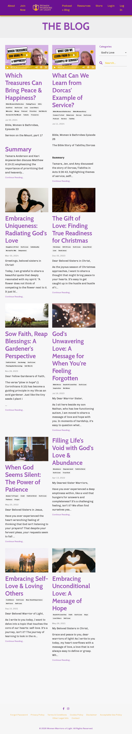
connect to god (58, 115)
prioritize (33, 111)
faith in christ (11, 362)
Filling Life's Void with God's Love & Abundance (72, 451)
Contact (76, 718)
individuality (35, 247)
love (26, 107)
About (11, 5)
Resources (83, 5)
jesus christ (87, 247)
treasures (35, 115)
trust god (66, 472)
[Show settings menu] (41, 67)
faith (70, 615)
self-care (9, 603)
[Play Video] (7, 67)
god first (9, 107)
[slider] (24, 67)
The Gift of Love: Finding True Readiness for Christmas (72, 229)
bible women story (79, 111)
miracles (9, 111)
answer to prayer (12, 496)
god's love (18, 107)
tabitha (71, 119)
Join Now (23, 7)
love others (34, 107)
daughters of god (12, 247)
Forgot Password (19, 715)
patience (9, 499)
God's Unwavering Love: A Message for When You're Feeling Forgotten (69, 356)
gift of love (67, 247)
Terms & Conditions (57, 715)
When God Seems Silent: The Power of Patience (23, 478)
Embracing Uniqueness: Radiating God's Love (26, 229)
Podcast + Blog (67, 7)
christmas (56, 247)
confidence (10, 600)
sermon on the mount (13, 115)
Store (99, 5)
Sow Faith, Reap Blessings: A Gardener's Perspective (26, 345)
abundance (57, 469)
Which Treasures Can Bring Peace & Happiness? (23, 86)
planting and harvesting (14, 366)
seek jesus (62, 250)
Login (111, 5)
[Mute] (36, 67)
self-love (18, 603)
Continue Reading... (14, 177)
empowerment (68, 469)
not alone (66, 388)
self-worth (43, 111)
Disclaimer (91, 715)
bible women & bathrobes (15, 104)
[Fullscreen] (46, 67)
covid (22, 496)
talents (26, 115)
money (17, 111)
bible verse (57, 384)
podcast (24, 111)
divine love (70, 115)
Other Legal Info (60, 718)
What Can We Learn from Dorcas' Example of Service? (70, 90)
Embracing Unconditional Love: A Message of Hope (71, 593)
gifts (40, 104)
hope (86, 615)
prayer (17, 499)
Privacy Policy (37, 715)
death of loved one (70, 384)
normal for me (11, 250)
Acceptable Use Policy (111, 715)
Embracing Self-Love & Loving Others (26, 586)
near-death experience (34, 600)
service (64, 119)
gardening (21, 362)
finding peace (31, 104)
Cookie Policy (76, 715)
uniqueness (22, 250)
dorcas (78, 115)
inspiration (57, 388)
